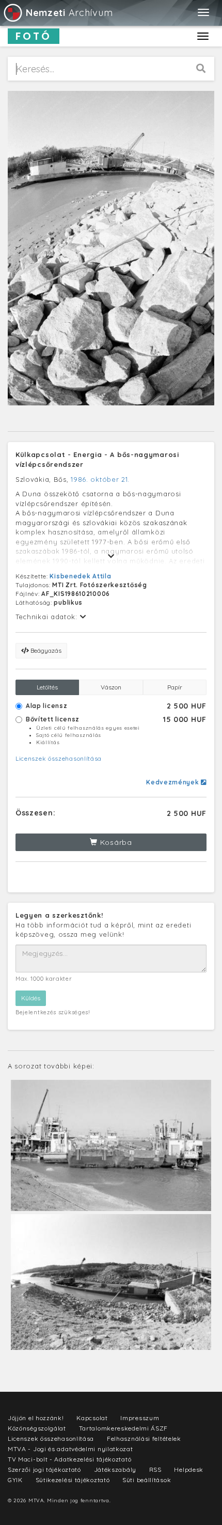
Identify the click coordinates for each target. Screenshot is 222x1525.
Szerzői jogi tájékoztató (44, 1469)
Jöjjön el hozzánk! (36, 1418)
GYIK (15, 1480)
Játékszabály (115, 1469)
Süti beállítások (146, 1480)
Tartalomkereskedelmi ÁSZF (123, 1428)
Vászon (111, 687)
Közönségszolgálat (37, 1428)
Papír (174, 687)
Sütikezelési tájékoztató (73, 1480)
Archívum (69, 13)
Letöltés (47, 687)
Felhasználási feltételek (144, 1438)
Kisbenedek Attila (80, 576)
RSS (155, 1469)
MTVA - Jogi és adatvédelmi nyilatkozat (70, 1449)
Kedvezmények (173, 782)
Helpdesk (188, 1469)
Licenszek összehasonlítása (58, 758)
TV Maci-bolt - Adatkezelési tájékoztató (69, 1459)
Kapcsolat (91, 1418)
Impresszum (139, 1418)
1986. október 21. (100, 479)
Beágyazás (45, 650)
